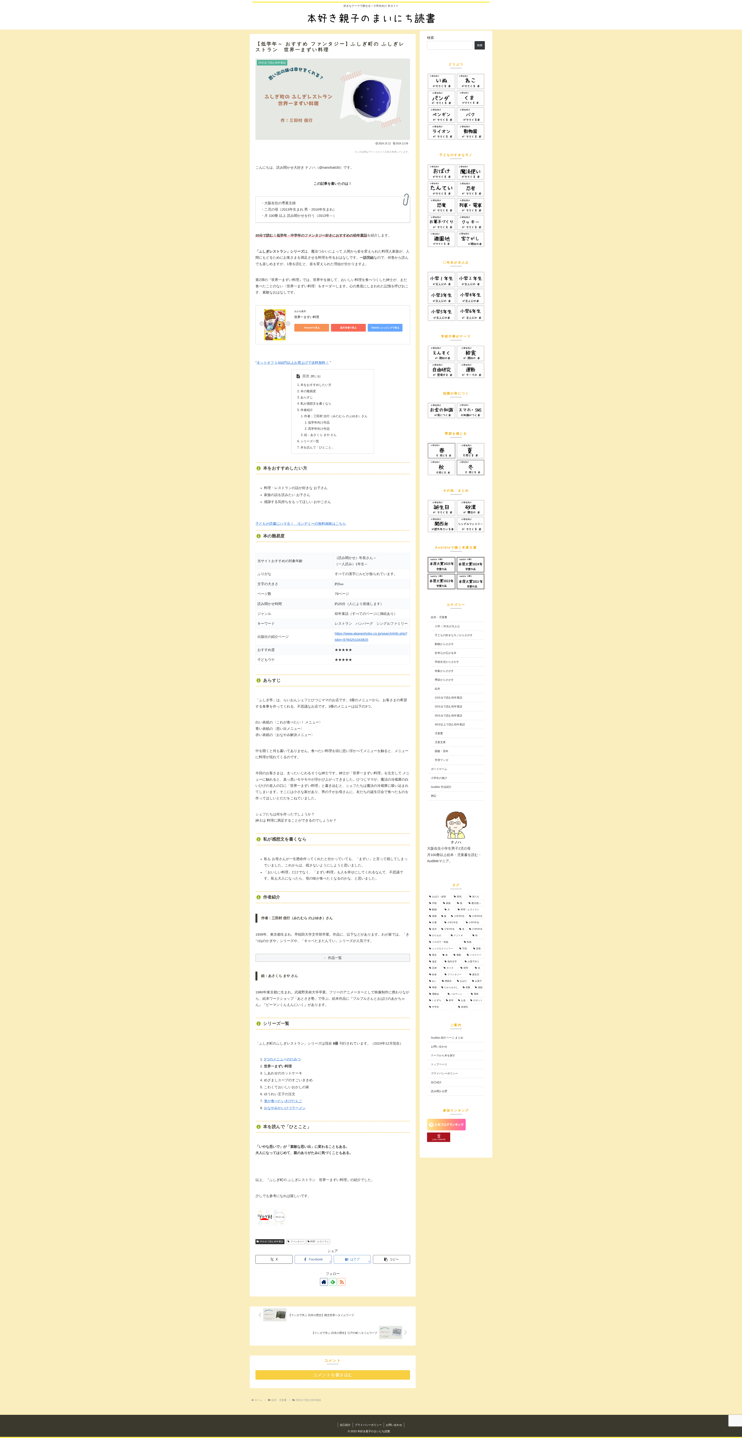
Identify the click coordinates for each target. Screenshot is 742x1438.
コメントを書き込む (333, 1374)
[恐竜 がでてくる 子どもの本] (441, 206)
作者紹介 (306, 410)
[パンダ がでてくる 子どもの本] (441, 98)
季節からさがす (444, 679)
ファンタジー (297, 1241)
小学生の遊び (439, 777)
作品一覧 (335, 958)
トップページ (439, 1064)
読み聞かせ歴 (439, 1091)
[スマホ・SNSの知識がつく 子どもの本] (470, 410)
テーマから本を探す (443, 1055)
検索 (430, 38)
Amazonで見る (312, 327)
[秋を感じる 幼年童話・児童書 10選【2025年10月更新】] (441, 467)
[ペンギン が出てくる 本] (441, 115)
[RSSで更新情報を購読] (341, 1282)
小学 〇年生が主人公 (447, 626)
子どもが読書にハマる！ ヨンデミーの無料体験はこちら (300, 524)
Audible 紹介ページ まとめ (447, 1037)
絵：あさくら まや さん (320, 435)
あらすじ (306, 397)
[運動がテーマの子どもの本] (470, 370)
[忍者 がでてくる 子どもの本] (470, 189)
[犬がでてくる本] (441, 81)
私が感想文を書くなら (315, 403)
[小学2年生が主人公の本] (470, 279)
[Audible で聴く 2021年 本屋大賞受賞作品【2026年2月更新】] (470, 581)
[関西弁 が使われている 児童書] (441, 524)
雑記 (433, 795)
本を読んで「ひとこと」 (317, 447)
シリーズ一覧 (309, 441)
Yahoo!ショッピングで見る (385, 327)
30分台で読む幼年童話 (448, 715)
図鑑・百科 (441, 751)
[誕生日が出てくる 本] (441, 508)
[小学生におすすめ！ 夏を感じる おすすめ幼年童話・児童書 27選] (470, 451)
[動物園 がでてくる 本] (470, 132)
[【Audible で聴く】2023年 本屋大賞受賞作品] (441, 581)
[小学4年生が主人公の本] (470, 296)
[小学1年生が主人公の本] (441, 279)
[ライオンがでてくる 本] (441, 132)
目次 (305, 376)
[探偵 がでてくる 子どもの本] (441, 189)
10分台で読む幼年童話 (448, 697)
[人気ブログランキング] (446, 1129)
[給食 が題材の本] (470, 353)
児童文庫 (440, 742)
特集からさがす (444, 670)
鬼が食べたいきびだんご (283, 1101)
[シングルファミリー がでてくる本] (470, 524)
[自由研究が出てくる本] (441, 370)
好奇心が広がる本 (445, 652)
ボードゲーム (439, 769)
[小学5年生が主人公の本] (441, 313)
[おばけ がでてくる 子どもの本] (441, 172)
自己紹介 (436, 1082)
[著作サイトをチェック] (324, 1282)
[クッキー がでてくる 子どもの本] (470, 222)
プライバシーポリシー (444, 1073)
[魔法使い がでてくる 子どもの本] (470, 172)
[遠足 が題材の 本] (441, 353)
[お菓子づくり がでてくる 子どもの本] (441, 222)
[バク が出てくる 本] (470, 115)
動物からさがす (444, 644)
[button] (391, 1259)
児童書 (439, 733)
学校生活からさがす (447, 661)
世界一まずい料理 (306, 317)
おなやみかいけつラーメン (285, 1108)
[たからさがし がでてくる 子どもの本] (470, 239)
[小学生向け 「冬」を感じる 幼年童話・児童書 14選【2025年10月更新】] (470, 467)
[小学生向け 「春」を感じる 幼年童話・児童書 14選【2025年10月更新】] (441, 451)
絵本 (437, 688)
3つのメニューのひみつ (282, 1059)
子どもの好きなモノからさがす (454, 635)
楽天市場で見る (348, 327)
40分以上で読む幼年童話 (450, 724)
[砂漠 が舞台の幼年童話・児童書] (470, 508)
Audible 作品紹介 (441, 786)
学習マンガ (441, 760)
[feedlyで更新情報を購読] (333, 1282)
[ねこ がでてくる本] (470, 81)
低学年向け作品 (319, 422)
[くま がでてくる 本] (470, 98)
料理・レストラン (319, 1241)
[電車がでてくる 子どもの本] (470, 206)
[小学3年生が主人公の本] (441, 296)
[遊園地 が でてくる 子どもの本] (441, 239)
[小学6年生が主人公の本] (470, 313)
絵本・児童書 (439, 617)
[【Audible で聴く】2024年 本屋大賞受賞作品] (470, 565)
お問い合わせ (439, 1046)
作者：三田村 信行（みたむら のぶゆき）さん (336, 416)
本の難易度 (308, 391)
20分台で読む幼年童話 (271, 1241)
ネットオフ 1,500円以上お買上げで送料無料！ (293, 363)
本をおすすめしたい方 (315, 384)
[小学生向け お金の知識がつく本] (441, 410)
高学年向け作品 (319, 428)
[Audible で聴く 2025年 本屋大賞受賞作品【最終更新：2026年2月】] (441, 565)
